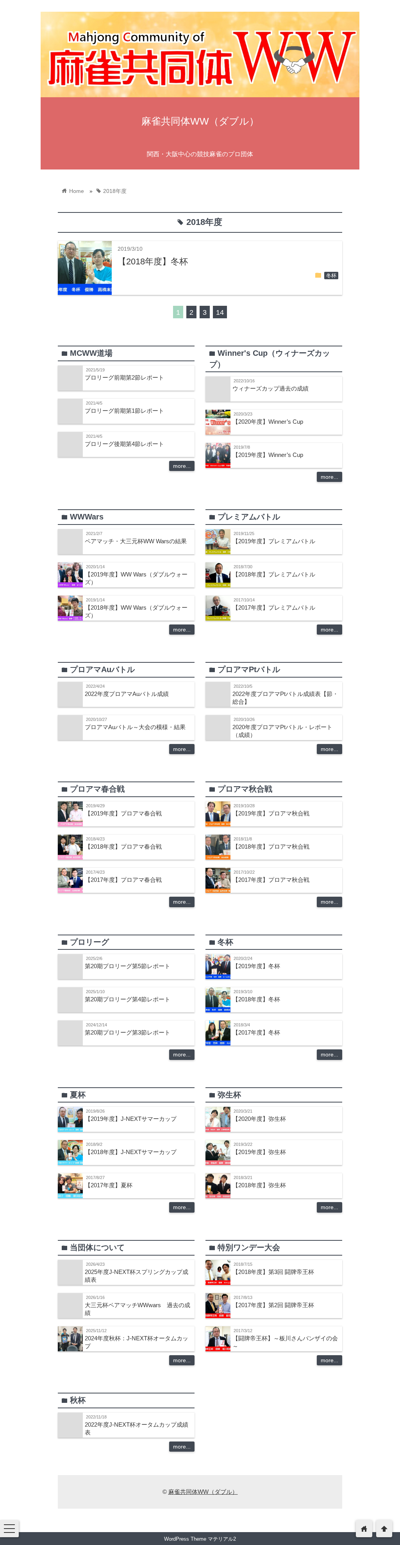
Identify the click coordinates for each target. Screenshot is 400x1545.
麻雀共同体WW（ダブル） (200, 121)
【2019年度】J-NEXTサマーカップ (131, 1118)
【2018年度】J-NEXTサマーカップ (131, 1152)
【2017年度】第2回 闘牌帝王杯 (273, 1305)
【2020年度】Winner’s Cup (267, 421)
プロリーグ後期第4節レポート (124, 444)
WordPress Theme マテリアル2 (200, 1539)
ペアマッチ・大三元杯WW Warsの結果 (136, 541)
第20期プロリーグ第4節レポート (127, 999)
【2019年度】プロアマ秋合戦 (270, 813)
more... (182, 466)
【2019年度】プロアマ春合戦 (123, 813)
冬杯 (331, 275)
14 (220, 312)
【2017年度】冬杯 (256, 1032)
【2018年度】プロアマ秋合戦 (270, 846)
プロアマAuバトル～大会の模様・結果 (135, 727)
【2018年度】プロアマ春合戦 (123, 846)
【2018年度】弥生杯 (259, 1185)
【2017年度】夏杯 (108, 1185)
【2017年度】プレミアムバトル (273, 607)
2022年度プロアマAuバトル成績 (127, 693)
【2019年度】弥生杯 (259, 1152)
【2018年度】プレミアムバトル (273, 574)
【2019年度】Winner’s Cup (267, 454)
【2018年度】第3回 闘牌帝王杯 (273, 1271)
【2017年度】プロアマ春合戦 (123, 879)
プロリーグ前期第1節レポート (124, 410)
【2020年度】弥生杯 (259, 1118)
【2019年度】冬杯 (256, 966)
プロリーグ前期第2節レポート (124, 377)
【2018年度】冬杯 (153, 261)
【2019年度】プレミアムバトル (273, 541)
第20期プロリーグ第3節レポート (127, 1032)
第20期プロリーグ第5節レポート (127, 966)
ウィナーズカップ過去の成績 (270, 388)
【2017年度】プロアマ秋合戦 (270, 879)
